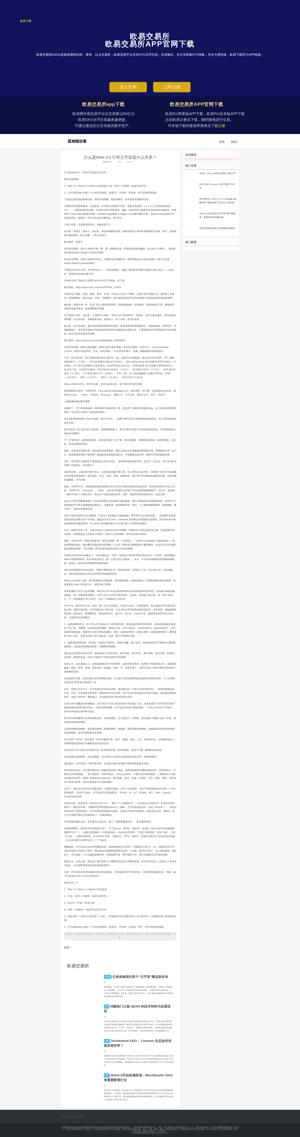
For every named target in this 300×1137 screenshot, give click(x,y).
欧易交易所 (77, 141)
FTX (106, 1006)
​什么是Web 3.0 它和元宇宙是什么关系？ (120, 157)
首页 (222, 141)
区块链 (107, 977)
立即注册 (172, 87)
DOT (107, 1075)
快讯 (234, 141)
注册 (221, 126)
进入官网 (128, 87)
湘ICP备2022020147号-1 (157, 1133)
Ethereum (107, 162)
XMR (107, 1041)
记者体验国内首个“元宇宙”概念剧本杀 (140, 976)
